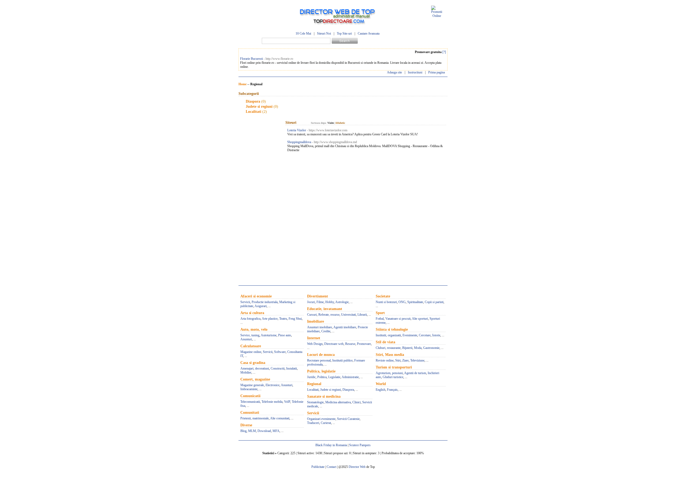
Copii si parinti (434, 302)
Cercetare (425, 335)
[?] (444, 52)
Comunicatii (250, 396)
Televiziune (417, 360)
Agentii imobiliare (344, 327)
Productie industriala (265, 302)
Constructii (278, 368)
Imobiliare (315, 321)
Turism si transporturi (394, 367)
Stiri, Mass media (390, 355)
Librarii (362, 314)
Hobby (329, 302)
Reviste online (385, 360)
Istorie (436, 335)
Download (264, 431)
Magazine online (250, 352)
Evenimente (409, 335)
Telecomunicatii (250, 402)
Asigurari (261, 306)
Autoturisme (269, 335)
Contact (331, 467)
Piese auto (284, 335)
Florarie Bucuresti (251, 59)
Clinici (356, 402)
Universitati (348, 314)
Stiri (398, 360)
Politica (322, 377)
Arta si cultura (252, 313)
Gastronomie (431, 348)
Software (280, 352)
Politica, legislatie (321, 371)
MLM (252, 431)
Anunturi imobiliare (319, 327)
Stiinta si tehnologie (392, 329)
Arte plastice (270, 319)
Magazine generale (252, 385)
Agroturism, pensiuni (389, 373)
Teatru (283, 319)
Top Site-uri (344, 33)
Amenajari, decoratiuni (254, 368)
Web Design (315, 344)
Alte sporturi (420, 319)
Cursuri (312, 314)
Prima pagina (436, 72)
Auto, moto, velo (253, 329)
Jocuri (311, 302)
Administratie (350, 377)
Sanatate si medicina (324, 396)
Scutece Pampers (360, 445)
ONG (402, 302)
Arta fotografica (250, 319)
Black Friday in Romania (331, 445)
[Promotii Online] (436, 16)
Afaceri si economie (256, 296)
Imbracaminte (249, 389)
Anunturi (246, 339)
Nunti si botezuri (386, 302)
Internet (313, 338)
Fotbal (380, 319)
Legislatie (334, 377)
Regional (314, 384)
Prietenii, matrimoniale (254, 418)
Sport (380, 313)
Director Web (357, 467)
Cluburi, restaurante (388, 348)
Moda (418, 348)
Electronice (272, 385)
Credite (325, 331)
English (380, 390)
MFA (276, 431)
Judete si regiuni (259, 107)
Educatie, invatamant (324, 309)
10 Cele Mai (303, 33)
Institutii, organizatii (388, 335)
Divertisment (317, 296)
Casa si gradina (252, 363)
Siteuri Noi (324, 33)
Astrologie (342, 302)
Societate (383, 296)
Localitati (253, 112)
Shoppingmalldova (299, 142)
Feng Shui (295, 319)
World (381, 384)
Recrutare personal (319, 360)
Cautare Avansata (368, 33)
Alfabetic (340, 123)
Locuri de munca (321, 355)
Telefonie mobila (272, 402)
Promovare (364, 344)
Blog (243, 431)
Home (242, 84)
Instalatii (291, 368)
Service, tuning (249, 335)
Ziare (405, 360)
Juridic (311, 377)
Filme (320, 302)
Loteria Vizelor (296, 130)
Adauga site (394, 72)
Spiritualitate (415, 302)
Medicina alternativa (338, 402)
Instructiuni (415, 72)
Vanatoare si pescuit (398, 319)
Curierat (326, 423)
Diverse (246, 425)
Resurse (350, 344)
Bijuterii (407, 348)
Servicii (245, 302)
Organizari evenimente (321, 419)
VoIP (287, 402)
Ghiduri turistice (393, 377)
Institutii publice (342, 360)
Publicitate (318, 467)
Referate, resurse (329, 314)
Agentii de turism (415, 373)
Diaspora (253, 101)
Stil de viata (385, 342)
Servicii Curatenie (348, 419)
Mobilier (245, 372)
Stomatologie (315, 402)
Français (392, 390)
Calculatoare (250, 346)
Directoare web (334, 344)
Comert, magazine (255, 379)
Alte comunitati (279, 418)
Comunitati (249, 413)
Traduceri (313, 423)
